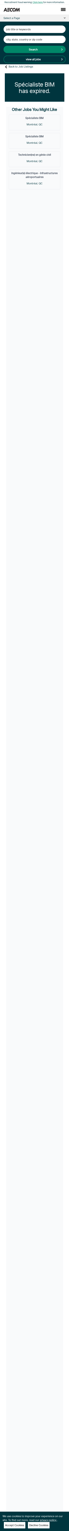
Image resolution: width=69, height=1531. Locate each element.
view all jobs (33, 59)
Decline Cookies (38, 1525)
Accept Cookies (14, 1525)
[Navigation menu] (63, 9)
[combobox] (35, 29)
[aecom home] (12, 10)
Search (33, 49)
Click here (38, 2)
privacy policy (48, 1520)
